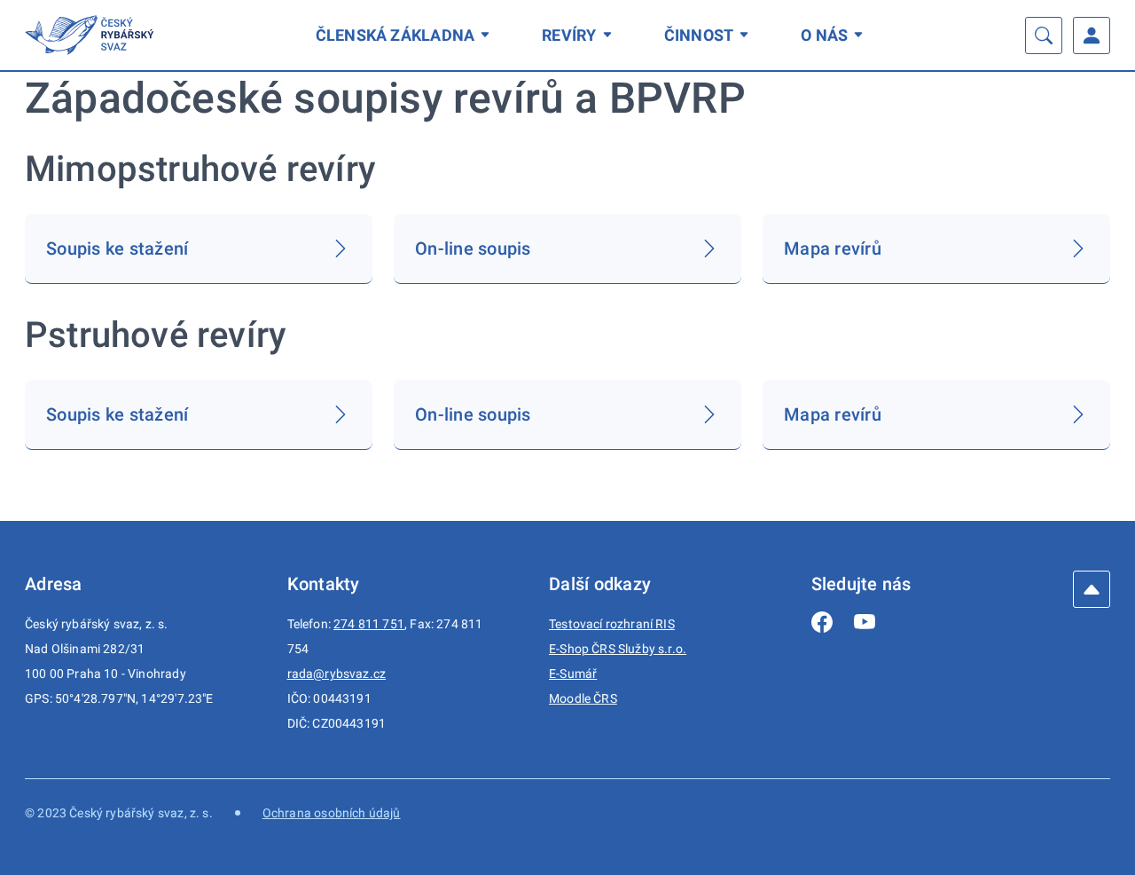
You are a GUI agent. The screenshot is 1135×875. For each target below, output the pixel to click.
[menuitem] (406, 35)
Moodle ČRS (583, 698)
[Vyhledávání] (1043, 35)
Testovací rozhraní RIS (612, 624)
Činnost (699, 35)
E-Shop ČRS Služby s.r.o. (617, 649)
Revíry (569, 35)
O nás (824, 35)
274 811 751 (368, 624)
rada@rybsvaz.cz (337, 673)
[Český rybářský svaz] (92, 35)
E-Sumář (573, 673)
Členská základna (395, 35)
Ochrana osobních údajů (331, 813)
